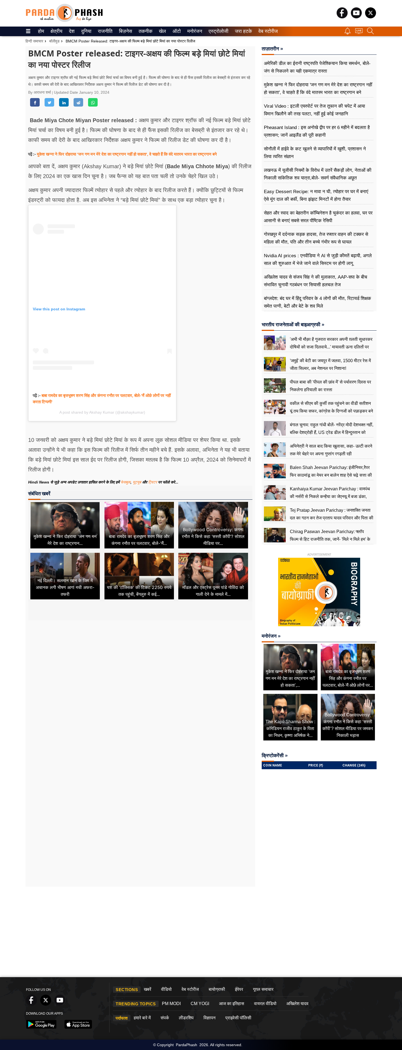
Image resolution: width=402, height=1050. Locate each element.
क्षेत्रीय (56, 31)
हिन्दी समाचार (34, 41)
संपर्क (165, 1017)
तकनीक (145, 31)
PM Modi (171, 1003)
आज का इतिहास (231, 1003)
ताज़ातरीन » (272, 49)
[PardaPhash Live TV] (359, 32)
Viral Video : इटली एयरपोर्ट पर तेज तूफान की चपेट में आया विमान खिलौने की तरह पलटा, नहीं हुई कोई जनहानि (314, 110)
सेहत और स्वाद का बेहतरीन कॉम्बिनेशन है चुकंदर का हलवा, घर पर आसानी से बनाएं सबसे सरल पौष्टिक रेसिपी (318, 216)
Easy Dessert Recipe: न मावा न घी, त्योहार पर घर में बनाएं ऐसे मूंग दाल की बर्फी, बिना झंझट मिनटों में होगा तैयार (316, 195)
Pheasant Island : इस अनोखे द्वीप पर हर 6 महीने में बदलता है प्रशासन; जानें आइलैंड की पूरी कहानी (317, 131)
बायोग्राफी (217, 989)
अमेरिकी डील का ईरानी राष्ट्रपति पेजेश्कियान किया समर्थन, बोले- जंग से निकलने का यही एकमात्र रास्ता (317, 67)
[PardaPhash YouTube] (356, 17)
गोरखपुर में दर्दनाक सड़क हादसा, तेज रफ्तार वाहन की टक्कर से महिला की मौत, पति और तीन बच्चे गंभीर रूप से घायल (316, 238)
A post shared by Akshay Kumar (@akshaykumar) (102, 412)
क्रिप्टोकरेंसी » (275, 755)
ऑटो (176, 31)
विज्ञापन (209, 1017)
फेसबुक (125, 482)
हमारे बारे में (142, 1017)
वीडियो (166, 989)
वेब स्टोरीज (266, 31)
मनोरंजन (193, 31)
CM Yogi (200, 1003)
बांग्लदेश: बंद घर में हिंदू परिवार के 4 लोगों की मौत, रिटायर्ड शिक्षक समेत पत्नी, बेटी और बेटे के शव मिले (317, 302)
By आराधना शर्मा (40, 92)
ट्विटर (152, 482)
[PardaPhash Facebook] (342, 17)
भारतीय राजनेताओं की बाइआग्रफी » (293, 324)
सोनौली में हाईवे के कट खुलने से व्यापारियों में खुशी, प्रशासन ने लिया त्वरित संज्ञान (315, 152)
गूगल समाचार (263, 989)
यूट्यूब (137, 482)
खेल (162, 31)
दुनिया (85, 31)
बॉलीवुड (54, 41)
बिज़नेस (124, 31)
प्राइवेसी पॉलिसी (238, 1017)
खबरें (147, 989)
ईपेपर (239, 989)
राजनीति (104, 31)
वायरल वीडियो (265, 1003)
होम (40, 31)
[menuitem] (41, 31)
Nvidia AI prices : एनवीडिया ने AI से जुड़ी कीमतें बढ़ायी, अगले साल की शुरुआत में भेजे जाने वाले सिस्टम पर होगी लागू (318, 259)
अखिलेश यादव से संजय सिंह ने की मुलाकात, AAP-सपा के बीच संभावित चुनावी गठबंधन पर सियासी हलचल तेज (315, 280)
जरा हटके (242, 31)
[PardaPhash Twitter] (370, 17)
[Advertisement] (140, 671)
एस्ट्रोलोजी (217, 31)
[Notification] (347, 33)
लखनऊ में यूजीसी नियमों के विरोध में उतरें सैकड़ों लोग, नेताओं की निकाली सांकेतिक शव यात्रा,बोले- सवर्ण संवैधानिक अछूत (317, 174)
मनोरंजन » (271, 636)
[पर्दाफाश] (64, 20)
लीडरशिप (186, 1017)
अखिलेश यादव (297, 1003)
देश (71, 31)
